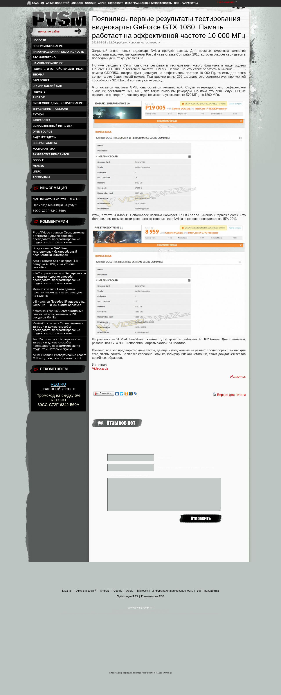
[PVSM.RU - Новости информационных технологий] (58, 21)
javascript (41, 80)
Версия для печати (231, 395)
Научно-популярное (48, 63)
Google (90, 3)
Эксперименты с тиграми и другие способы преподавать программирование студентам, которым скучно (59, 237)
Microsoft (115, 3)
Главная (38, 3)
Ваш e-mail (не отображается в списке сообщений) (186, 467)
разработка (41, 120)
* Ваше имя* (164, 457)
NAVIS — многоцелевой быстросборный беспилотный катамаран (55, 252)
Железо (38, 165)
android (39, 97)
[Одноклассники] (126, 394)
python (38, 114)
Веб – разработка (186, 3)
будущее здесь (44, 137)
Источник (238, 376)
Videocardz (100, 368)
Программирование (48, 46)
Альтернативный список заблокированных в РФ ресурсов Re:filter (58, 314)
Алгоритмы (41, 177)
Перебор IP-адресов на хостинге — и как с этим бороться (59, 303)
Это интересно (44, 57)
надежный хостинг (58, 386)
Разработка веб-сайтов (51, 154)
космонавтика (44, 148)
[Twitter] (121, 394)
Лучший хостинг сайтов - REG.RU (57, 199)
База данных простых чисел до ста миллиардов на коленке (57, 292)
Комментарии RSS (152, 596)
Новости (39, 40)
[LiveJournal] (135, 394)
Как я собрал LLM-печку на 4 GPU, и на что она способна (56, 264)
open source (42, 131)
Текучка (38, 74)
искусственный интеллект (53, 126)
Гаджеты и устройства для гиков (58, 68)
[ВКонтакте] (117, 394)
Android (77, 3)
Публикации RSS (127, 596)
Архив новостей (57, 3)
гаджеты (39, 91)
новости (155, 42)
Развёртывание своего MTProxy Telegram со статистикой (59, 356)
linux (37, 171)
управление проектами (50, 108)
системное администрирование (58, 103)
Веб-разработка (45, 143)
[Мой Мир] (131, 394)
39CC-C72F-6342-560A (49, 210)
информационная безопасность (58, 51)
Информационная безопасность (148, 3)
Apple (102, 3)
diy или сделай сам (47, 86)
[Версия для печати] (214, 395)
